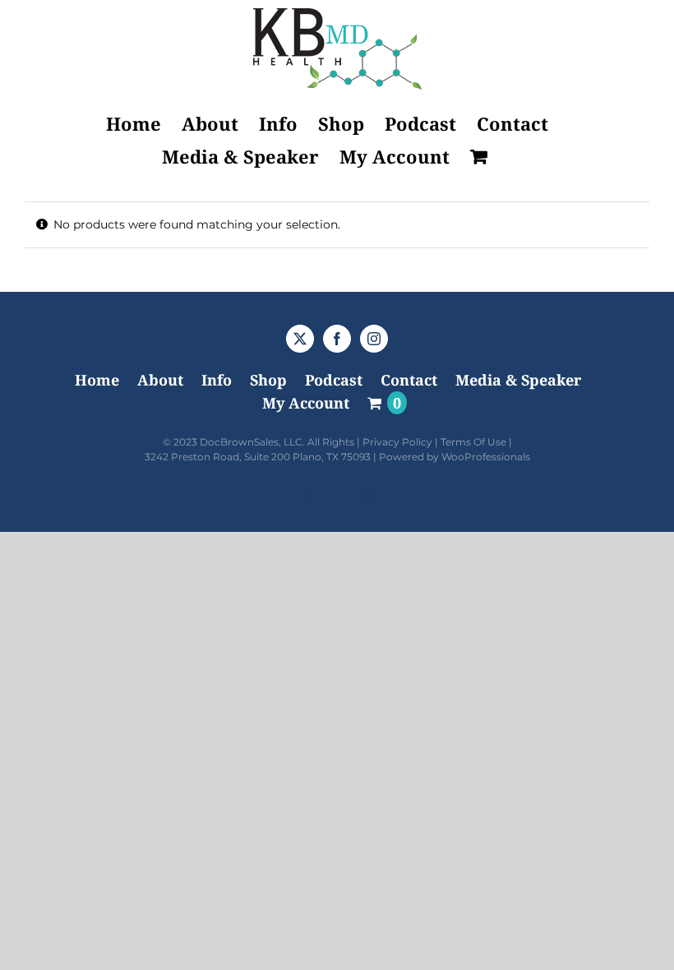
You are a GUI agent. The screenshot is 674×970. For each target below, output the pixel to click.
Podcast (333, 380)
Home (97, 380)
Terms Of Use (473, 442)
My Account (305, 403)
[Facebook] (337, 339)
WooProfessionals (485, 456)
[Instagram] (374, 339)
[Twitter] (300, 339)
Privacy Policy (397, 442)
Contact (409, 380)
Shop (268, 380)
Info (216, 380)
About (160, 380)
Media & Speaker (518, 380)
